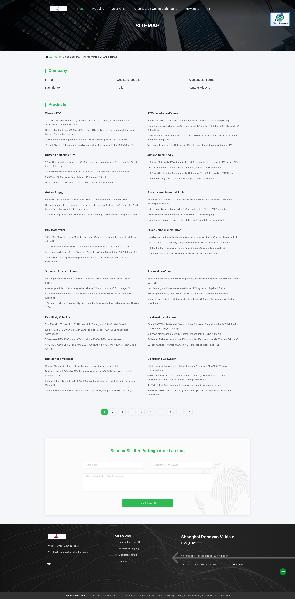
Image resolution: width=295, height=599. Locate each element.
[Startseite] (58, 8)
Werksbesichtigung (201, 79)
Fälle (120, 87)
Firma (49, 79)
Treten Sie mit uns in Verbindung (154, 8)
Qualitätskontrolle (129, 79)
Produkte (98, 8)
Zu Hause (54, 56)
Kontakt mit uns (199, 87)
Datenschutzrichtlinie (75, 595)
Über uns (118, 8)
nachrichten (53, 87)
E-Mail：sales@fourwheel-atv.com (69, 552)
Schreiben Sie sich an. (240, 564)
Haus (80, 8)
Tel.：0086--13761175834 (64, 545)
